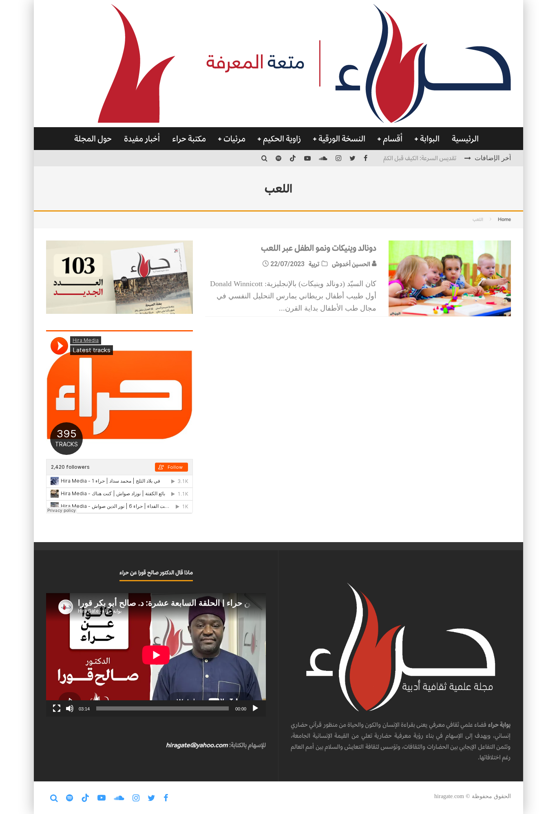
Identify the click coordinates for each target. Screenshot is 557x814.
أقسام (392, 138)
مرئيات (234, 138)
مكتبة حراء (189, 138)
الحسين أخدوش (351, 264)
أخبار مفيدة (142, 138)
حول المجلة (93, 138)
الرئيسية (465, 138)
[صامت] (70, 708)
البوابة (430, 138)
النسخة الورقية (341, 138)
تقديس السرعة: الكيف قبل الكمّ (419, 158)
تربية (314, 264)
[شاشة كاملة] (57, 708)
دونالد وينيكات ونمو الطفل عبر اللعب (318, 248)
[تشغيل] (255, 708)
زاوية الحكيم (282, 138)
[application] (156, 655)
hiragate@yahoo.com (197, 745)
